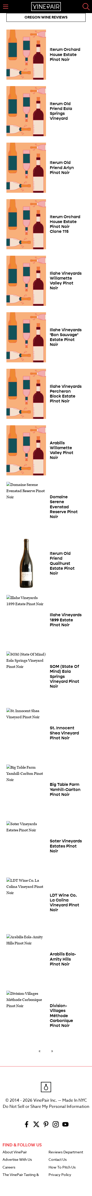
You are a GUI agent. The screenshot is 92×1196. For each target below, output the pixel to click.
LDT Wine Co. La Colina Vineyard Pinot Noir (64, 903)
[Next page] (51, 1050)
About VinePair (15, 1152)
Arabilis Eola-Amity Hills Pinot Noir (63, 959)
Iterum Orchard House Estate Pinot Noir (65, 54)
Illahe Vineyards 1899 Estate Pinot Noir (66, 619)
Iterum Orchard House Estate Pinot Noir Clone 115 (65, 224)
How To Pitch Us (62, 1167)
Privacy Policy (60, 1175)
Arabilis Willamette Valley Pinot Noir (61, 450)
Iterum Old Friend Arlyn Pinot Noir (62, 167)
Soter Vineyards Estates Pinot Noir (66, 846)
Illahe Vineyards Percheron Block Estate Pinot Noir (66, 394)
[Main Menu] (5, 7)
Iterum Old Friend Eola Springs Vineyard (61, 111)
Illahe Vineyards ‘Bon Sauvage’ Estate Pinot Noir (66, 337)
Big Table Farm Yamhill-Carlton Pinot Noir (65, 789)
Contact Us (58, 1160)
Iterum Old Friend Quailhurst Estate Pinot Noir (62, 563)
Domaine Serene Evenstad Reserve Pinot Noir (64, 506)
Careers (9, 1167)
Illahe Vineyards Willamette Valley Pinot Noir (66, 281)
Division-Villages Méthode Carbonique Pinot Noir (61, 1015)
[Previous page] (40, 1050)
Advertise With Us (17, 1160)
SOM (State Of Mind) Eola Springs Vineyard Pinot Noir (64, 676)
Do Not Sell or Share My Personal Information (46, 1106)
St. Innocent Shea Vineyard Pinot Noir (64, 732)
